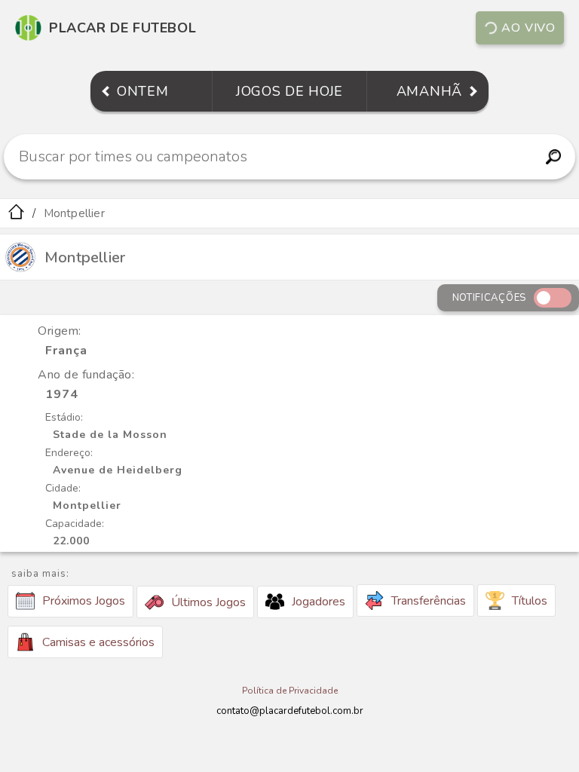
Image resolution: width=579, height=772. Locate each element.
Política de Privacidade (290, 691)
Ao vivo (528, 28)
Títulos (529, 601)
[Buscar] (553, 157)
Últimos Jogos (208, 602)
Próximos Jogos (83, 601)
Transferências (428, 601)
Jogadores (318, 601)
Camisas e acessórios (98, 642)
